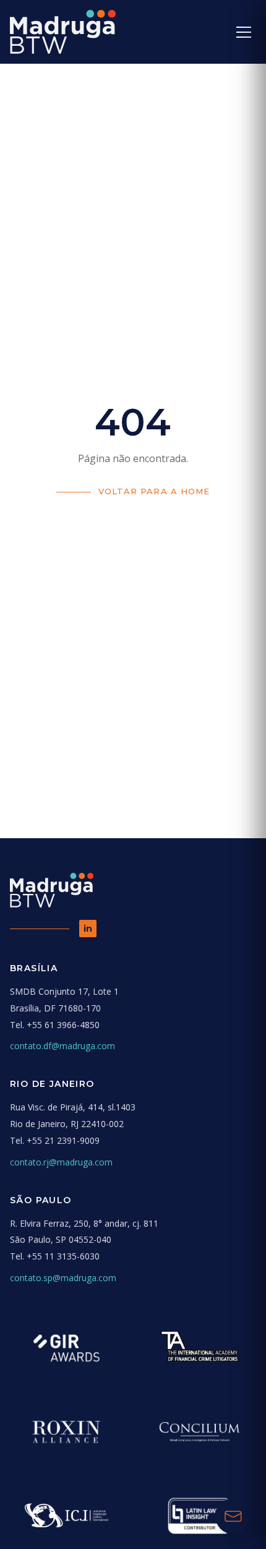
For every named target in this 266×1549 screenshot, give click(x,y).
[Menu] (243, 32)
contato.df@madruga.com (62, 1046)
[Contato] (233, 1516)
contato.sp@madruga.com (63, 1278)
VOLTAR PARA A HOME (154, 491)
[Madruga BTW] (63, 32)
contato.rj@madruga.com (61, 1162)
